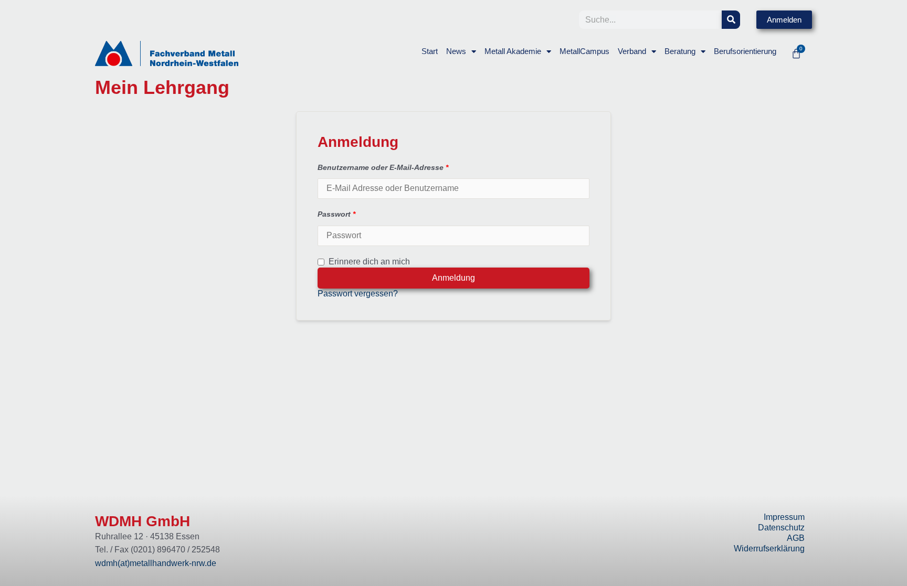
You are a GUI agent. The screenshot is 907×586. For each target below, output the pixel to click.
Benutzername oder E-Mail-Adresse (383, 168)
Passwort (336, 214)
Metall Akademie (512, 51)
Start (429, 51)
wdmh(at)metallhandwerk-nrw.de (155, 563)
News (456, 51)
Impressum (784, 517)
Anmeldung (453, 277)
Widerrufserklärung (769, 548)
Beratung (680, 51)
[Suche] (731, 19)
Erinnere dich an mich (369, 261)
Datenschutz (781, 527)
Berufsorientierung (745, 51)
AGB (796, 538)
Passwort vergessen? (358, 293)
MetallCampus (584, 51)
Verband (632, 51)
